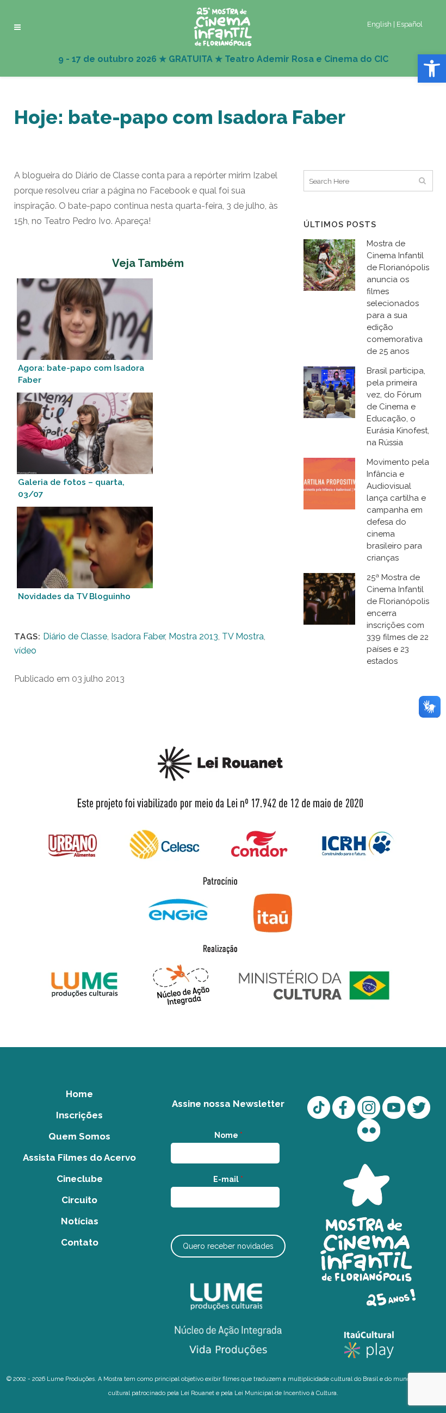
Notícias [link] (79, 1221)
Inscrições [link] (79, 1115)
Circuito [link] (79, 1199)
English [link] (379, 24)
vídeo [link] (25, 650)
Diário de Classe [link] (75, 636)
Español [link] (410, 24)
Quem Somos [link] (79, 1136)
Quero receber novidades (228, 1246)
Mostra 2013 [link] (193, 636)
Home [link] (79, 1093)
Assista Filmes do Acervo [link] (79, 1157)
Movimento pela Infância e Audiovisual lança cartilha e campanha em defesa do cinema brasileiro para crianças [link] (398, 510)
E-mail (228, 1179)
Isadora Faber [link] (138, 636)
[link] (432, 68)
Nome (228, 1135)
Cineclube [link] (80, 1178)
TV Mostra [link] (243, 636)
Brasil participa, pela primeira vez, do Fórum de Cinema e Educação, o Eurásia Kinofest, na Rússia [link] (398, 406)
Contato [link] (79, 1242)
